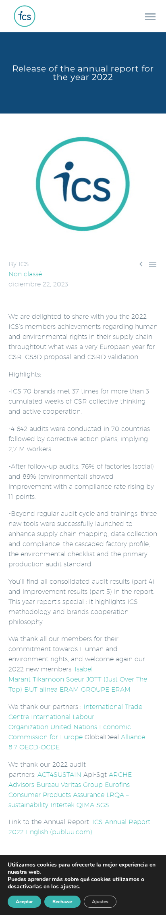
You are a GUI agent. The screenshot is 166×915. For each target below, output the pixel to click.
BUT (30, 689)
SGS (102, 805)
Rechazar (62, 901)
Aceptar (24, 901)
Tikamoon (48, 679)
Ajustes (100, 901)
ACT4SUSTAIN (59, 774)
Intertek (62, 805)
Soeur (75, 679)
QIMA (85, 805)
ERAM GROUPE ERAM (95, 689)
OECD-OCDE (39, 747)
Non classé (25, 274)
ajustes (69, 886)
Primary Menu (150, 17)
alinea (48, 689)
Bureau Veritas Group (69, 785)
